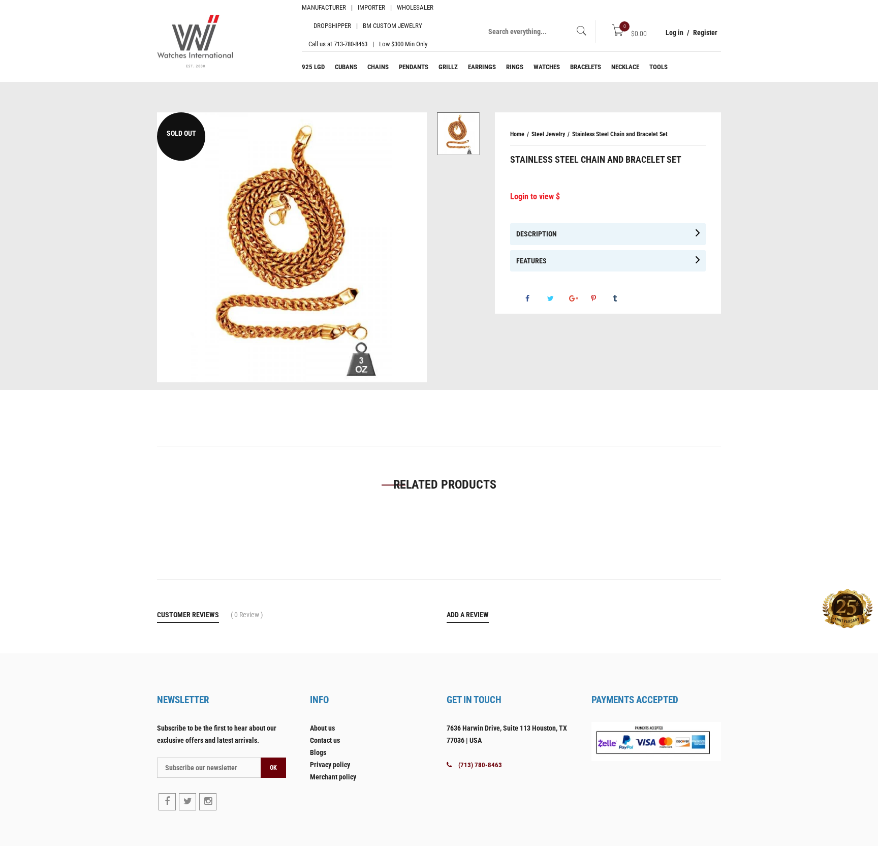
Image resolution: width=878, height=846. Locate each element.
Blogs (318, 752)
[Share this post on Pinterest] (601, 298)
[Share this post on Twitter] (557, 298)
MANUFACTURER (324, 7)
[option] (458, 133)
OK (273, 767)
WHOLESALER (415, 7)
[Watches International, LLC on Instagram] (207, 801)
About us (322, 728)
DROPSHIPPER (332, 25)
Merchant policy (333, 777)
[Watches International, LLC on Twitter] (187, 801)
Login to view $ (535, 196)
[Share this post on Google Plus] (579, 298)
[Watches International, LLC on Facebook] (167, 801)
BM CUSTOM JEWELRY (392, 25)
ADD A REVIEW (468, 615)
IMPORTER (371, 7)
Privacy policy (330, 765)
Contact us (325, 740)
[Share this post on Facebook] (535, 298)
